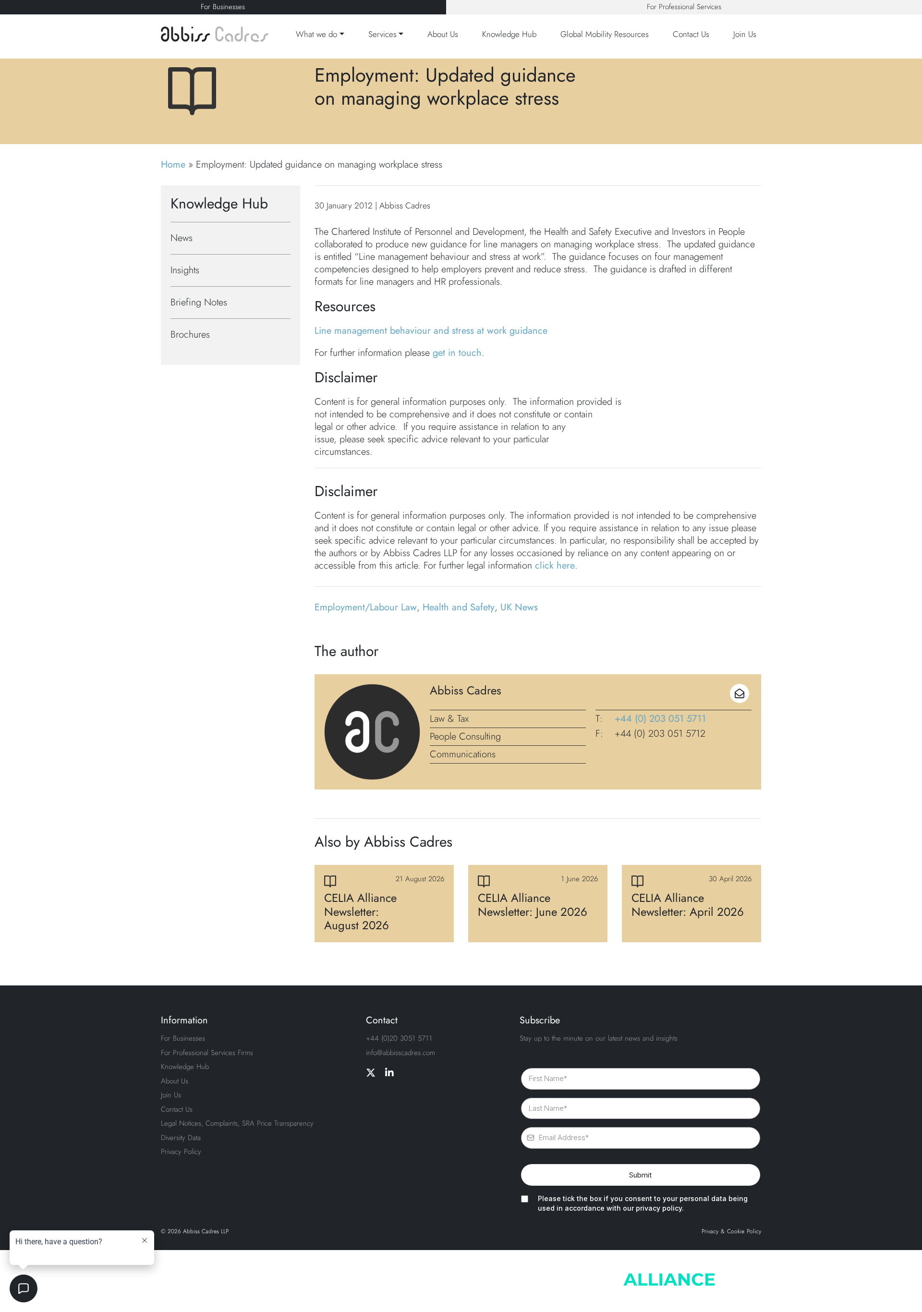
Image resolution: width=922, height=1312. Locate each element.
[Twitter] (371, 1073)
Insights (184, 270)
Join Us (744, 34)
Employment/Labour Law (366, 607)
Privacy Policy (181, 1151)
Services (382, 34)
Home (173, 164)
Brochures (190, 334)
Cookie (735, 1232)
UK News (519, 607)
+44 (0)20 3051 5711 (399, 1038)
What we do (316, 34)
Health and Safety (459, 607)
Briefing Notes (198, 302)
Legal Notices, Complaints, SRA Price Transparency (237, 1123)
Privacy (710, 1232)
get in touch (457, 353)
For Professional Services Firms (207, 1052)
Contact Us (691, 34)
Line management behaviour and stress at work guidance (431, 331)
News (181, 238)
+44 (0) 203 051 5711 (660, 719)
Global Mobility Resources (604, 34)
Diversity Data (181, 1137)
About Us (442, 34)
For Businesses (223, 6)
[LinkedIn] (389, 1073)
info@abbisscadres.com (400, 1052)
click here (555, 565)
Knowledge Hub (509, 34)
